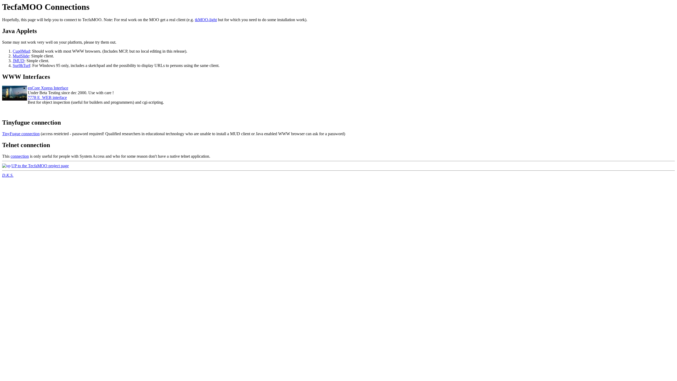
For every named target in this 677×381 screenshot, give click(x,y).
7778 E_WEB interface (47, 97)
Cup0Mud (21, 51)
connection (20, 156)
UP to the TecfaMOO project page (40, 166)
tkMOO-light (206, 19)
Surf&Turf (21, 65)
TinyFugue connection (21, 133)
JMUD (18, 60)
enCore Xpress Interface (48, 88)
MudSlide (21, 56)
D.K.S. (7, 175)
